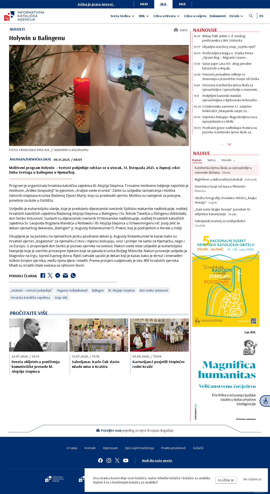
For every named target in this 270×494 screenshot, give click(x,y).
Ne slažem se (252, 479)
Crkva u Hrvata (164, 16)
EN (261, 16)
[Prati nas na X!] (117, 460)
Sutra (211, 160)
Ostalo (234, 16)
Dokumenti (218, 16)
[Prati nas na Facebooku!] (100, 460)
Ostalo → (228, 160)
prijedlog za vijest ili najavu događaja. (137, 430)
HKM (144, 3)
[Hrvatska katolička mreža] (54, 479)
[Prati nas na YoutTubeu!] (125, 460)
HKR (182, 3)
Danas (196, 160)
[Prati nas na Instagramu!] (108, 460)
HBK (142, 16)
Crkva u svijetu (195, 16)
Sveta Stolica (120, 16)
